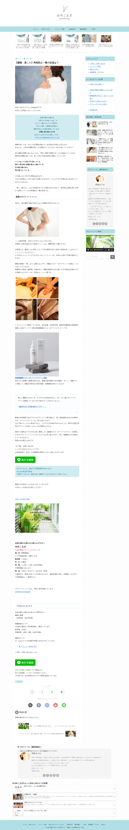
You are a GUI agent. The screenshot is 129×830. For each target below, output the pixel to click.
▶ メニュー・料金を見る (28, 646)
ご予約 (84, 824)
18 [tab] (84, 52)
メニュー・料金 (95, 66)
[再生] (88, 250)
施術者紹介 (78, 824)
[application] (100, 243)
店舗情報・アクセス (97, 72)
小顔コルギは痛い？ (97, 84)
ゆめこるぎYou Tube (22, 499)
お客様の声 (93, 110)
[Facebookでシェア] (42, 692)
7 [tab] (55, 52)
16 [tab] (79, 52)
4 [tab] (47, 52)
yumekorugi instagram (23, 592)
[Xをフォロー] (30, 705)
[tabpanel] (23, 42)
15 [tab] (76, 52)
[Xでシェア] (32, 692)
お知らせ (103, 824)
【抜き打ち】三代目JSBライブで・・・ (32, 407)
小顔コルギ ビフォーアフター (56, 824)
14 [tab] (74, 52)
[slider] (98, 249)
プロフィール (92, 219)
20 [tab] (89, 52)
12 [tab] (68, 52)
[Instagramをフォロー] (47, 705)
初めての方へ (94, 69)
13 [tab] (71, 52)
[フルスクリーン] (112, 250)
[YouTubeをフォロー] (55, 705)
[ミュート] (109, 250)
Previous (14, 42)
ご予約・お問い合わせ (97, 64)
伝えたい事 (19, 681)
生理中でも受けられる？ (98, 101)
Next (115, 42)
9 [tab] (60, 52)
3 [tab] (45, 52)
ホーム (25, 824)
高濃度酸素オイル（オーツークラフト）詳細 (31, 378)
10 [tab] (63, 52)
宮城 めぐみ (100, 185)
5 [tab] (50, 52)
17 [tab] (81, 52)
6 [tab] (53, 52)
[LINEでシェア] (52, 692)
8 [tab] (58, 52)
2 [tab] (42, 52)
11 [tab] (66, 52)
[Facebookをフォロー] (39, 705)
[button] (62, 692)
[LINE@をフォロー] (64, 705)
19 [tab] (87, 52)
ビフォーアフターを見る (98, 104)
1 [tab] (39, 52)
